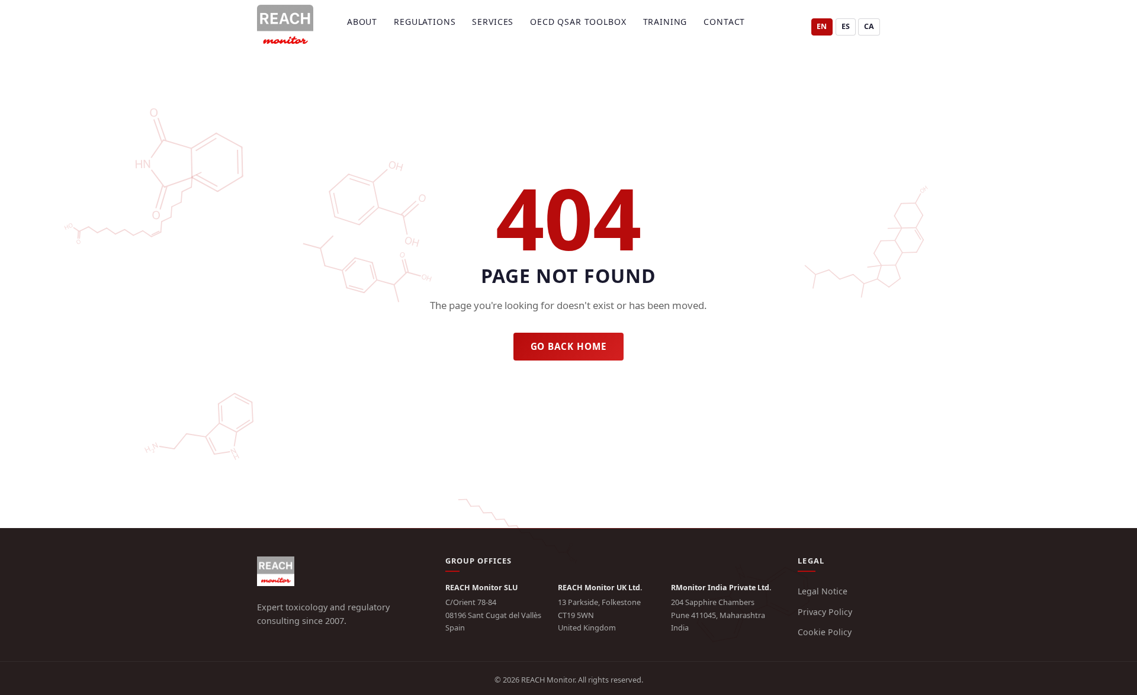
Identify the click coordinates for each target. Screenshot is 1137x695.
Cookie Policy (825, 632)
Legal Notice (822, 591)
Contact (724, 21)
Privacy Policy (825, 611)
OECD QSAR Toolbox (578, 21)
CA (869, 26)
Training (665, 21)
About (362, 21)
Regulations (424, 21)
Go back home (569, 346)
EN (822, 26)
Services (492, 21)
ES (845, 26)
